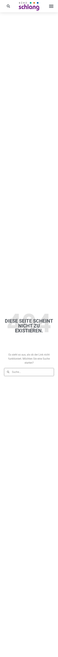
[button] (8, 6)
